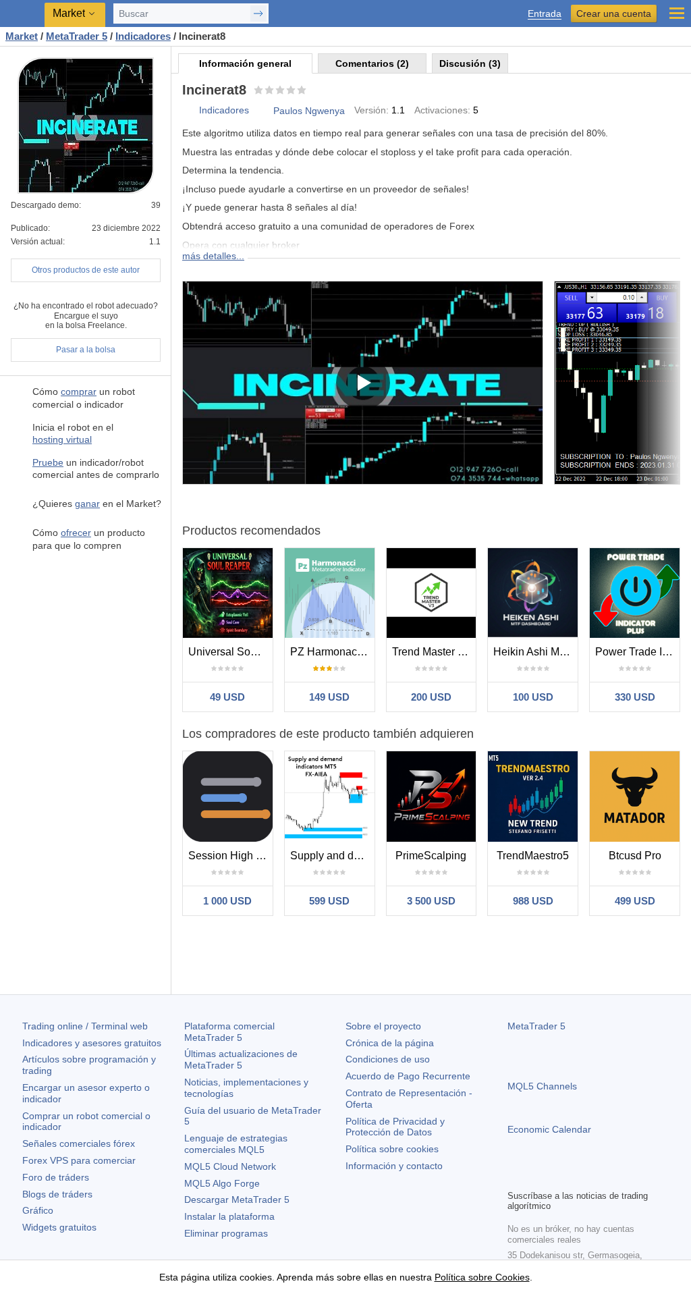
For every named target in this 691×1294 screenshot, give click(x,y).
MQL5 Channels (542, 1086)
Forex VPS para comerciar (79, 1160)
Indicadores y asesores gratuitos (91, 1042)
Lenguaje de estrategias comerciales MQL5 (235, 1144)
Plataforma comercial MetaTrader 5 (229, 1032)
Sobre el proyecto (383, 1026)
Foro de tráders (55, 1177)
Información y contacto (394, 1165)
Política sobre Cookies (482, 1277)
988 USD (533, 901)
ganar (87, 503)
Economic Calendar (549, 1129)
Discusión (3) (470, 63)
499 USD (635, 901)
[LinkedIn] (602, 1177)
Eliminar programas (226, 1233)
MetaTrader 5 (536, 1026)
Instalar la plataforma (229, 1216)
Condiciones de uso (388, 1059)
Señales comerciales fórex (78, 1143)
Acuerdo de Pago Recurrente (408, 1076)
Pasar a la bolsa (85, 349)
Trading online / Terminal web (85, 1026)
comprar (78, 391)
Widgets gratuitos (59, 1227)
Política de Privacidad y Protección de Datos (395, 1127)
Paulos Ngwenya (309, 110)
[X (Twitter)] (559, 1177)
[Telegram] (537, 1177)
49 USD (227, 697)
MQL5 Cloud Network (230, 1166)
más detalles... (213, 255)
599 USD (329, 901)
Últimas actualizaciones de (241, 1059)
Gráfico (37, 1210)
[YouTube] (580, 1177)
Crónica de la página (390, 1042)
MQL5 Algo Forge (222, 1183)
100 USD (533, 697)
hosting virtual (62, 439)
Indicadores (224, 110)
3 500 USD (431, 901)
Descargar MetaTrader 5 (236, 1199)
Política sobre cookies (392, 1148)
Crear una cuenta (613, 13)
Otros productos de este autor (86, 270)
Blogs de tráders (57, 1194)
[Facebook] (515, 1177)
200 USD (431, 697)
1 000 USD (227, 901)
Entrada (544, 14)
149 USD (329, 697)
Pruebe (47, 462)
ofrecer (76, 532)
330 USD (635, 697)
